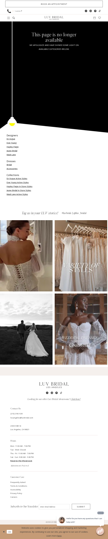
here (59, 535)
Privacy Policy (16, 493)
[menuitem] (9, 11)
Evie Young (12, 142)
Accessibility (15, 489)
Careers (13, 497)
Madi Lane (11, 154)
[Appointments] (94, 18)
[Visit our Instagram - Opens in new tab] (90, 11)
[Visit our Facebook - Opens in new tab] (86, 11)
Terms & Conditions (18, 486)
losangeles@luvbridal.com (21, 418)
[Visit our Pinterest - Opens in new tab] (95, 11)
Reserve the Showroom (21, 461)
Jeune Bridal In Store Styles (19, 190)
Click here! (75, 399)
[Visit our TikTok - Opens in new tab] (100, 11)
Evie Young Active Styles (18, 182)
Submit (81, 506)
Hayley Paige (13, 146)
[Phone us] (9, 11)
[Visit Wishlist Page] (99, 18)
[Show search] (13, 18)
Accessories (12, 168)
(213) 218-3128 (16, 413)
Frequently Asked (17, 482)
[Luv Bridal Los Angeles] (54, 18)
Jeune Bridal (12, 150)
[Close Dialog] (4, 532)
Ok (9, 531)
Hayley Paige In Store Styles (19, 186)
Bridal (9, 164)
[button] (18, 11)
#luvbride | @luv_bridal (74, 213)
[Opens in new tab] (26, 255)
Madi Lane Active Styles (17, 194)
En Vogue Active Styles (17, 178)
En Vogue (11, 138)
